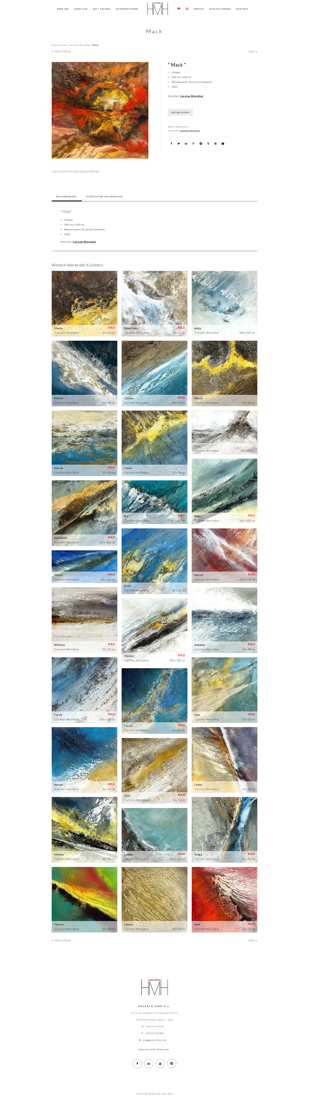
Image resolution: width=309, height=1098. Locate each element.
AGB (153, 1049)
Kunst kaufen (59, 45)
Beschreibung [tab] (66, 196)
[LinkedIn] (148, 1063)
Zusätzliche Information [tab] (104, 196)
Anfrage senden (180, 112)
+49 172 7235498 (154, 1033)
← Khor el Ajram (61, 51)
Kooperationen (127, 9)
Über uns (63, 9)
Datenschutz (163, 1049)
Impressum (143, 1049)
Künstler (81, 9)
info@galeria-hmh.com (154, 1040)
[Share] (171, 143)
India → (252, 51)
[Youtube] (160, 1063)
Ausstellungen (220, 9)
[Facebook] (137, 1063)
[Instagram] (171, 1063)
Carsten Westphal (80, 45)
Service (199, 9)
